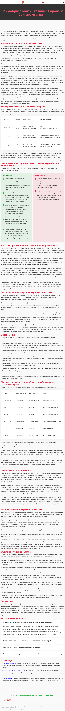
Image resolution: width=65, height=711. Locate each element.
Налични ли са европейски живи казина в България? (22, 647)
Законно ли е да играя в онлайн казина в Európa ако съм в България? (28, 622)
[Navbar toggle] (63, 2)
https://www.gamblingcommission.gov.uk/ (13, 671)
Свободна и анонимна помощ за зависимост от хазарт (32, 700)
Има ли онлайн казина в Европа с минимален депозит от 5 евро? (27, 641)
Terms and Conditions (6, 709)
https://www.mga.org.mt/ (9, 663)
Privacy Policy (13, 709)
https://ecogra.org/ (7, 678)
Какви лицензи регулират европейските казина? (21, 654)
